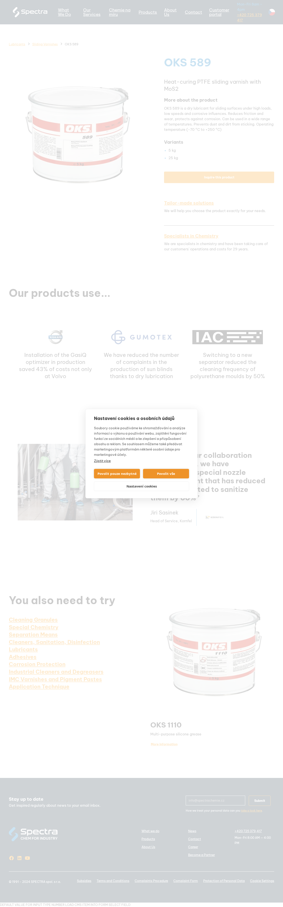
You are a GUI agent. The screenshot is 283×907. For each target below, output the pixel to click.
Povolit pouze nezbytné (117, 473)
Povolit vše (166, 473)
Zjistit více (102, 461)
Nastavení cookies (141, 486)
